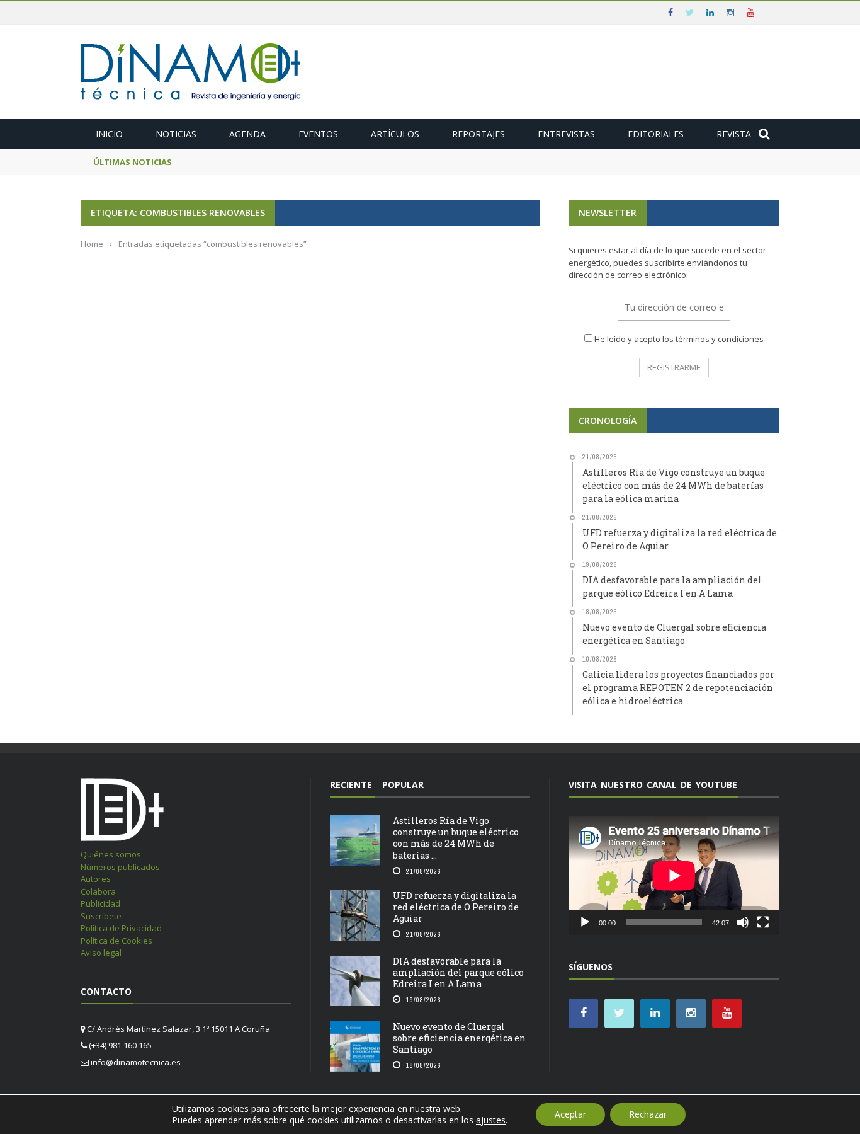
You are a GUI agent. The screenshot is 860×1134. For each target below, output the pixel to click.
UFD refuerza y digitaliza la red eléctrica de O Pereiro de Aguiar (456, 907)
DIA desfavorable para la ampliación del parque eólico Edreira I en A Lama (458, 972)
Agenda (247, 134)
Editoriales (656, 134)
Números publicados (120, 867)
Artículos (395, 134)
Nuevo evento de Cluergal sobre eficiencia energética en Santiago (459, 1038)
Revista (733, 134)
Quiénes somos (111, 854)
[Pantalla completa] (763, 922)
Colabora (98, 891)
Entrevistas (566, 134)
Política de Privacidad (121, 928)
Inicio (109, 134)
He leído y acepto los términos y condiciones (679, 339)
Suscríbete (101, 916)
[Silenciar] (743, 922)
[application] (674, 875)
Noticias (176, 134)
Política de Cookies (116, 940)
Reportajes (478, 134)
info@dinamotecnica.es (136, 1062)
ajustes (491, 1120)
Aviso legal (101, 952)
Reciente (351, 785)
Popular (403, 785)
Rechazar (648, 1114)
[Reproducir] (585, 922)
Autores (96, 879)
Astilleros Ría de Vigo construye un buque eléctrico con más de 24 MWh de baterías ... (456, 838)
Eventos (318, 134)
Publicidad (100, 903)
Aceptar (570, 1114)
